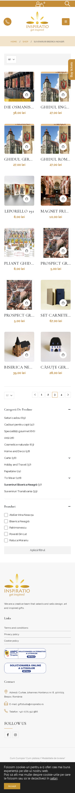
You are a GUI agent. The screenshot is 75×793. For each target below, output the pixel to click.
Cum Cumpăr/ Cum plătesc (25, 758)
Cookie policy (11, 640)
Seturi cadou (12, 417)
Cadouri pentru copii (16, 424)
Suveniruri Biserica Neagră (20, 484)
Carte (7, 457)
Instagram (15, 735)
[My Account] (38, 4)
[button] (67, 3)
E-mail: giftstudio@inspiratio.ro (26, 704)
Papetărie (10, 471)
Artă (6, 437)
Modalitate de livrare (53, 758)
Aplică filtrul (37, 550)
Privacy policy (11, 634)
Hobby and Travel (15, 464)
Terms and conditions (16, 627)
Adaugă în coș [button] (26, 94)
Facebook (8, 735)
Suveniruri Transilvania (18, 491)
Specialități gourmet (16, 431)
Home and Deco (14, 451)
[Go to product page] (19, 87)
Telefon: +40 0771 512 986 (23, 711)
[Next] (68, 395)
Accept (12, 786)
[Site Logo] (37, 21)
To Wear (9, 478)
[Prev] (35, 395)
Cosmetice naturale (16, 444)
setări (54, 778)
